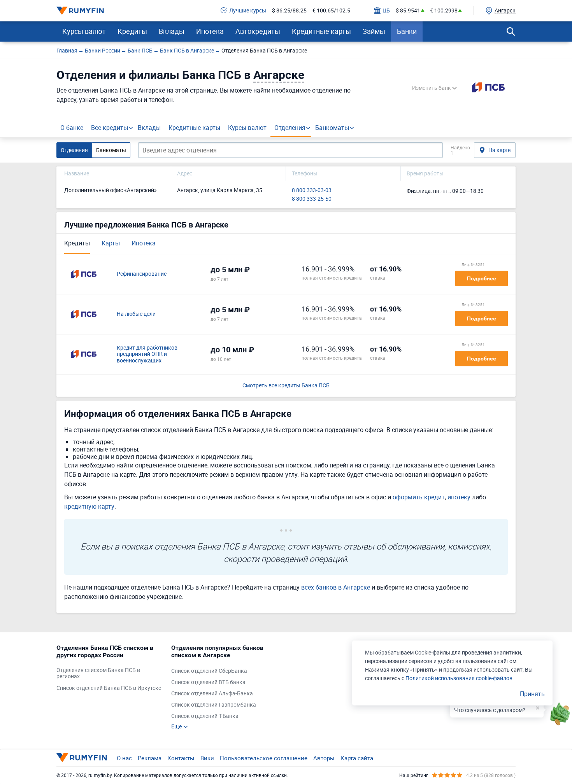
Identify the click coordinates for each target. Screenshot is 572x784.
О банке (71, 127)
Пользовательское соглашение (263, 757)
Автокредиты (257, 31)
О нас (124, 757)
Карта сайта (356, 757)
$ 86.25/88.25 (289, 10)
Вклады (171, 31)
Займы (374, 31)
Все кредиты (109, 127)
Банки (407, 31)
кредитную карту (89, 506)
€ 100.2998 (444, 10)
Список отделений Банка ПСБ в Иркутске (108, 688)
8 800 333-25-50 (312, 199)
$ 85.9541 (408, 10)
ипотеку (458, 497)
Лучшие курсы (247, 10)
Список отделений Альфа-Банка (212, 693)
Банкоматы (332, 127)
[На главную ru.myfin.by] (81, 757)
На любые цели (136, 314)
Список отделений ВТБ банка (208, 682)
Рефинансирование (142, 274)
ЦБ (386, 10)
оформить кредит (419, 497)
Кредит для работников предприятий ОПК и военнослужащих (147, 354)
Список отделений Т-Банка (205, 716)
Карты (111, 243)
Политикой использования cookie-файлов (458, 678)
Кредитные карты (321, 31)
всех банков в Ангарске (335, 587)
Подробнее (481, 278)
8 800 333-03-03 (312, 190)
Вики (207, 757)
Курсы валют (84, 31)
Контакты (181, 757)
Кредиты (132, 31)
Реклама (149, 757)
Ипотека (210, 31)
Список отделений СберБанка (209, 671)
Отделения (289, 127)
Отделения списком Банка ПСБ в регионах (98, 673)
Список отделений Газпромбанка (213, 705)
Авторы (324, 757)
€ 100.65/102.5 (331, 10)
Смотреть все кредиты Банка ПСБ (286, 385)
